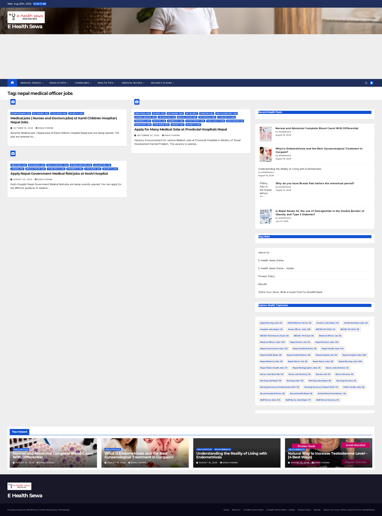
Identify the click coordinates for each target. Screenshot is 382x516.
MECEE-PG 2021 (350, 329)
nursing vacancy (346, 381)
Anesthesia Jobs (142, 113)
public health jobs (353, 387)
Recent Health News (301, 393)
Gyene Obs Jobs (206, 113)
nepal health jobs (333, 348)
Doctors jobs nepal (328, 323)
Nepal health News (271, 355)
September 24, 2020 (148, 135)
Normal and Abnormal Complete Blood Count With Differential (317, 128)
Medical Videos (31, 83)
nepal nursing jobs (350, 361)
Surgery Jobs (178, 125)
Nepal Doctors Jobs (326, 342)
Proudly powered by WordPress (22, 510)
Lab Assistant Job (167, 117)
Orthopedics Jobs (207, 117)
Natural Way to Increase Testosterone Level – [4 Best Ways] (327, 455)
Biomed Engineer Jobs (20, 113)
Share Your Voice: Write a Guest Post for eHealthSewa (290, 292)
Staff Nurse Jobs (58, 113)
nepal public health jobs (273, 368)
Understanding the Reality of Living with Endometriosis (289, 168)
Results (262, 284)
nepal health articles (304, 348)
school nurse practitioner (332, 393)
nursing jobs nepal (320, 381)
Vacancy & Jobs (162, 83)
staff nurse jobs (270, 400)
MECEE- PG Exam (304, 336)
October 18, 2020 (23, 128)
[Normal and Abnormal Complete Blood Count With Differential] (265, 134)
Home (226, 510)
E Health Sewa (24, 26)
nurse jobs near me (271, 374)
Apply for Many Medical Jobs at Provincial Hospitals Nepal (180, 129)
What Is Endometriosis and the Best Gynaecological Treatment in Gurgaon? (138, 455)
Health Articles (21, 449)
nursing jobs (295, 381)
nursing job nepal (270, 381)
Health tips (106, 83)
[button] (366, 82)
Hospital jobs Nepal (271, 329)
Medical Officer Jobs (187, 117)
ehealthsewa (45, 128)
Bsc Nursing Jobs (40, 113)
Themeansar (63, 510)
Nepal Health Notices (298, 355)
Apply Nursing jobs (271, 323)
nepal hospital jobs (354, 355)
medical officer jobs (272, 342)
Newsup (50, 510)
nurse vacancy (344, 374)
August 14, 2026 (300, 463)
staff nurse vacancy (327, 400)
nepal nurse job (297, 361)
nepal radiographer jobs (307, 368)
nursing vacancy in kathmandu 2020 (279, 387)
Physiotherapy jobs (195, 121)
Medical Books (132, 83)
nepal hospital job (326, 355)
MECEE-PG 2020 (325, 329)
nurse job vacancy (300, 374)
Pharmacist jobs (175, 121)
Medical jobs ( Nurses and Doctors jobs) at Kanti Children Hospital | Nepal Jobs (63, 120)
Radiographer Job (235, 121)
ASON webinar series (299, 323)
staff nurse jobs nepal (298, 400)
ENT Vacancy (191, 113)
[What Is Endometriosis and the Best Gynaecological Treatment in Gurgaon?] (265, 154)
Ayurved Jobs (159, 113)
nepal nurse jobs (323, 361)
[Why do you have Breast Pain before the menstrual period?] (265, 189)
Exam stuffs (58, 83)
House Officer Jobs (299, 329)
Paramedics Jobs (142, 121)
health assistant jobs (356, 323)
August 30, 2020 (23, 179)
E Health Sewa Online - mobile (276, 268)
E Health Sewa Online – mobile (281, 510)
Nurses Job (323, 374)
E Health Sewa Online (271, 260)
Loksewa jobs (17, 169)
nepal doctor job (300, 342)
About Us (263, 252)
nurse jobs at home (337, 368)
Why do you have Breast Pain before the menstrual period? (315, 183)
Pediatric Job (159, 121)
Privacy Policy (266, 276)
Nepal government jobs (274, 348)
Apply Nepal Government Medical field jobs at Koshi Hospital (59, 174)
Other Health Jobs (226, 117)
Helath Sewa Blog (222, 449)
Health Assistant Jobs (226, 113)
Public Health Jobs (215, 121)
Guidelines (82, 83)
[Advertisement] (191, 56)
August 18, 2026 (25, 463)
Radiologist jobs (143, 125)
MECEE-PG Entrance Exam (274, 336)
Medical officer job (330, 336)
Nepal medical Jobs (271, 361)
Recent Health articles (272, 393)
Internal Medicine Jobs (145, 117)
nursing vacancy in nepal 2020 (321, 387)
